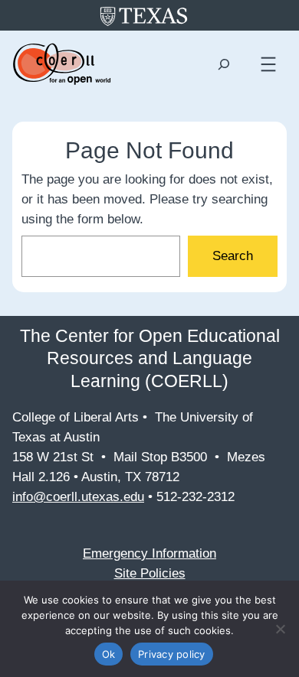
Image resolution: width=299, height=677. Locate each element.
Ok (109, 654)
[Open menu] (268, 64)
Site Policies (150, 573)
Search (232, 256)
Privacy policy (171, 654)
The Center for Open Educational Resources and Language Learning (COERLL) (150, 358)
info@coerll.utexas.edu (78, 497)
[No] (280, 628)
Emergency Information (149, 553)
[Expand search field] (223, 64)
